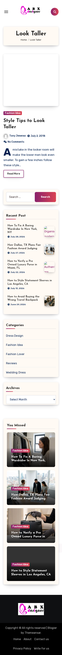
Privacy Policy (22, 648)
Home (17, 639)
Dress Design (14, 335)
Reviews (11, 363)
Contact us (41, 639)
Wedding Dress (16, 372)
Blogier (52, 628)
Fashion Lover (15, 354)
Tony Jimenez (17, 135)
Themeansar (33, 632)
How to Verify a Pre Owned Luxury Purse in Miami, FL (22, 264)
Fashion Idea (12, 113)
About (28, 639)
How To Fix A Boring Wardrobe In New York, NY (22, 229)
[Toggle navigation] (6, 12)
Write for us (41, 648)
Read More (13, 173)
